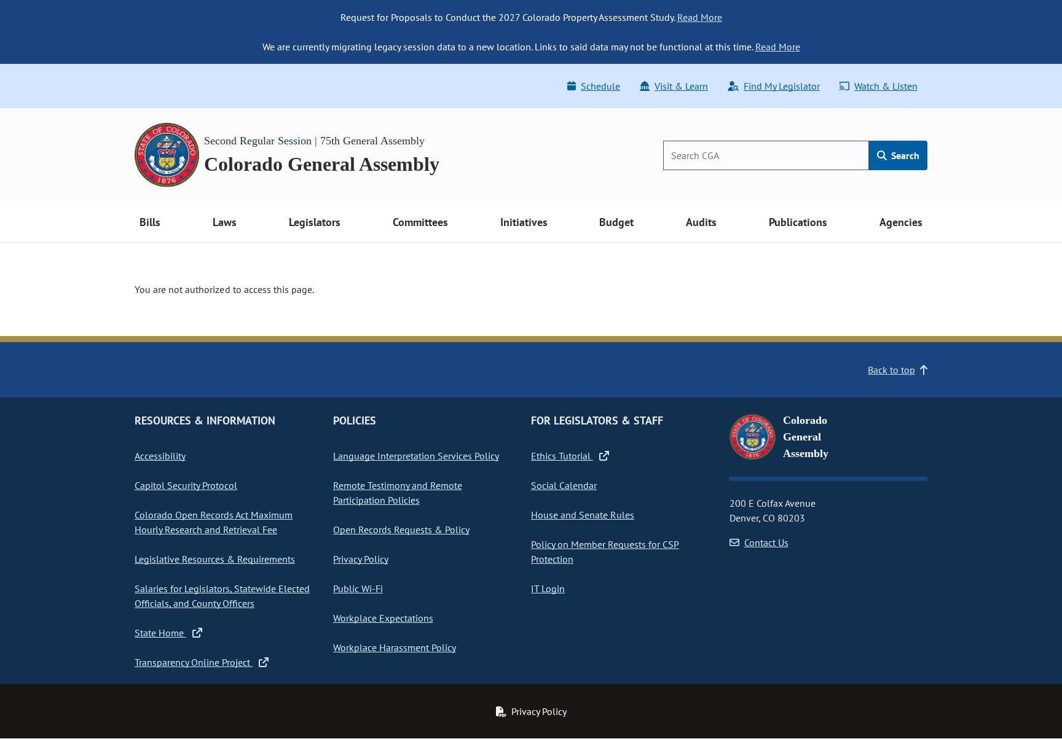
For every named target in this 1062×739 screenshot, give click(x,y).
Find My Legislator (782, 86)
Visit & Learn (681, 86)
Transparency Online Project (194, 662)
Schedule (600, 86)
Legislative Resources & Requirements (215, 559)
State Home (160, 633)
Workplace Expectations (383, 618)
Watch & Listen (886, 86)
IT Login (548, 588)
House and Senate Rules (582, 515)
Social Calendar (564, 485)
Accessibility (160, 456)
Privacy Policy (360, 559)
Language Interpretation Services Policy (416, 456)
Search (904, 155)
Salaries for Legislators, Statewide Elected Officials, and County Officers (222, 595)
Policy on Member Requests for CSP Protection (605, 551)
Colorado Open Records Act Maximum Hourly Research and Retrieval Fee (214, 522)
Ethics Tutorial (562, 456)
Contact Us (766, 542)
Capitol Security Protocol (186, 485)
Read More (699, 17)
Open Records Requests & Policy (401, 529)
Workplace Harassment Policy (394, 647)
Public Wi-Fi (358, 588)
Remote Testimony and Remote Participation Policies (397, 492)
